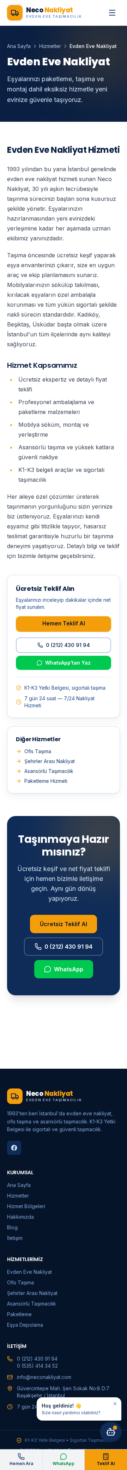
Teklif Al (106, 1463)
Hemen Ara (21, 1463)
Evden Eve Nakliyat (29, 1272)
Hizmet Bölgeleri (26, 1206)
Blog (12, 1227)
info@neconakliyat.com (44, 1377)
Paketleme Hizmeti (45, 781)
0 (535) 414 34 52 (37, 1366)
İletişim (15, 1238)
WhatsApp (68, 969)
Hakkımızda (20, 1217)
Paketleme (19, 1314)
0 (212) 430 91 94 (68, 645)
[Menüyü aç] (112, 12)
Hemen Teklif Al (63, 623)
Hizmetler (50, 46)
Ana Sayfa (19, 46)
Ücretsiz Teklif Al (63, 924)
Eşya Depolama (25, 1325)
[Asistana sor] (110, 1432)
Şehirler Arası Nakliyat (49, 761)
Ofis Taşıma (37, 751)
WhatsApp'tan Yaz (68, 663)
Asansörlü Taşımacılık (48, 771)
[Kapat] (115, 1403)
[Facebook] (14, 1148)
